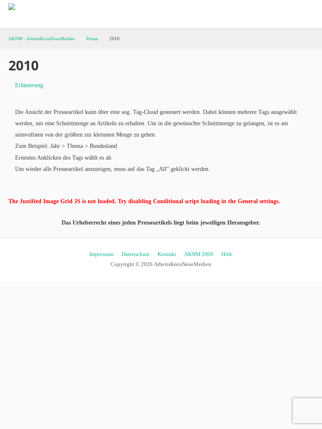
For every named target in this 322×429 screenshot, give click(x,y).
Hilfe (227, 254)
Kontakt (167, 254)
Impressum (101, 254)
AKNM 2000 (198, 254)
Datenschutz (136, 254)
